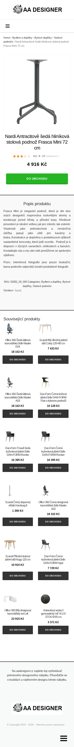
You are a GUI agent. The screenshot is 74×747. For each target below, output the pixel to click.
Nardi (18, 290)
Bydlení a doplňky (22, 37)
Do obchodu (37, 178)
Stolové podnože (42, 286)
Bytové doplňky (43, 37)
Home (6, 37)
